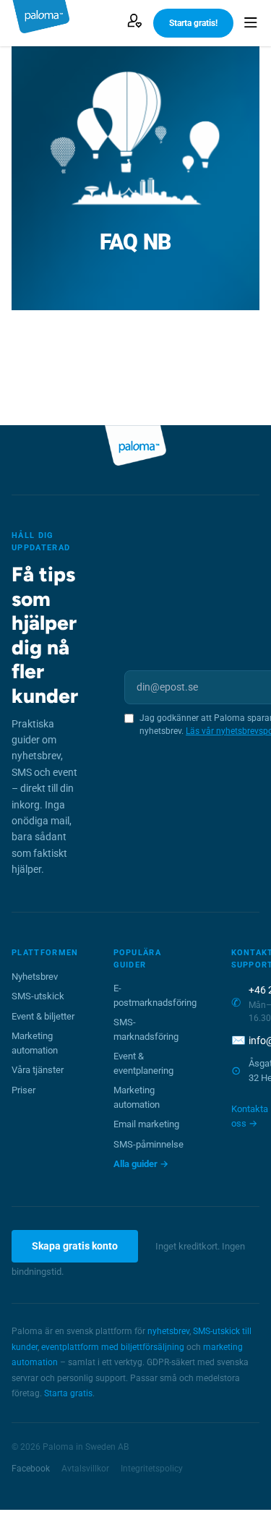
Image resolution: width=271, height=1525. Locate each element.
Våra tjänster (38, 1069)
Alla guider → (140, 1163)
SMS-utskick (38, 996)
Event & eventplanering (143, 1063)
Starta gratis (68, 1393)
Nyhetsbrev (35, 976)
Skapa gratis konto (75, 1246)
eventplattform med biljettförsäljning (112, 1347)
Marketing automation (35, 1043)
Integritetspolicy (152, 1469)
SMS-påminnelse (148, 1144)
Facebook (31, 1469)
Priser (23, 1090)
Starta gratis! (193, 23)
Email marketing (146, 1124)
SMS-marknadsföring (145, 1029)
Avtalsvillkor (85, 1469)
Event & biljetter (43, 1016)
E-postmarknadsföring (155, 995)
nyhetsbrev (168, 1331)
